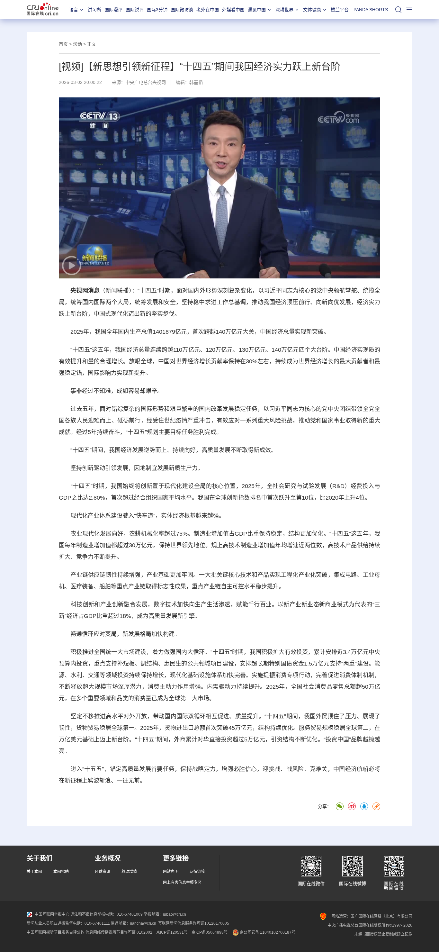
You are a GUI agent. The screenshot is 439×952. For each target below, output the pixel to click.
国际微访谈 (182, 9)
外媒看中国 (233, 9)
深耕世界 (284, 9)
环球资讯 (102, 871)
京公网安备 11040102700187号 (267, 932)
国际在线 (42, 9)
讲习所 (94, 9)
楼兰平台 (340, 9)
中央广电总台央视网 (145, 82)
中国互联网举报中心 (52, 914)
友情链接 (197, 871)
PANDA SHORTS (371, 9)
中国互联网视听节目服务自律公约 (56, 932)
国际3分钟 (157, 9)
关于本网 (34, 871)
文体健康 (312, 9)
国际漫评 (113, 9)
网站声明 (170, 871)
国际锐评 (135, 9)
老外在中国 (207, 9)
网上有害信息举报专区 (182, 882)
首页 (63, 44)
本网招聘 (61, 871)
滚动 (77, 44)
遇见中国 (257, 9)
